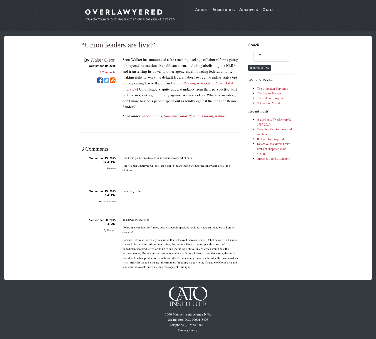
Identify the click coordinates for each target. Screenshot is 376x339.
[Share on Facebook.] (100, 81)
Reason (189, 83)
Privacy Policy (188, 330)
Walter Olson (103, 60)
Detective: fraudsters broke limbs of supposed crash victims (273, 149)
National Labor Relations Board (188, 115)
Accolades (223, 9)
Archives (248, 9)
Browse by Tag (259, 67)
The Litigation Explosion (272, 88)
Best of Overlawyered (270, 139)
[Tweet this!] (106, 81)
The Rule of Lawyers (270, 98)
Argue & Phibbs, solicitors (273, 158)
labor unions (152, 115)
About (201, 9)
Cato (267, 9)
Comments (107, 72)
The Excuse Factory (269, 93)
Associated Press (210, 83)
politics (221, 115)
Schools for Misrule (269, 103)
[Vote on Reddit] (113, 81)
